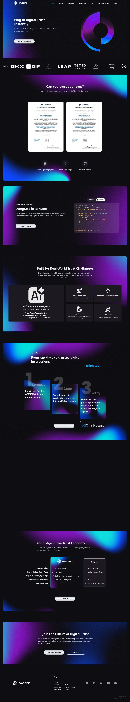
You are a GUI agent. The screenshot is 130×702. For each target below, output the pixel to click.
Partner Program (70, 687)
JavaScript (100, 200)
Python (91, 200)
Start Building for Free (54, 652)
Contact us (76, 652)
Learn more (64, 426)
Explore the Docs (26, 226)
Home (56, 682)
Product (56, 685)
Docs (66, 685)
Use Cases (57, 687)
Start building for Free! (24, 41)
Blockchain (57, 690)
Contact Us (65, 598)
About (67, 690)
